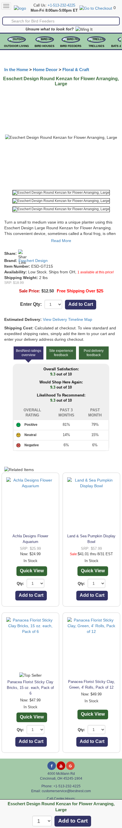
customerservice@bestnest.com (66, 791)
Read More (61, 240)
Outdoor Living (16, 46)
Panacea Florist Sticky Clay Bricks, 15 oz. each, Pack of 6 (30, 687)
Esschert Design (33, 260)
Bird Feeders (70, 46)
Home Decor (45, 69)
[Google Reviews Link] (70, 765)
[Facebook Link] (51, 765)
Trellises (96, 46)
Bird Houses (44, 46)
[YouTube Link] (61, 765)
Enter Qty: (31, 304)
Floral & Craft (75, 69)
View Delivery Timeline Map (67, 319)
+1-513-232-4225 (61, 5)
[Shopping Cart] (95, 7)
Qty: (20, 583)
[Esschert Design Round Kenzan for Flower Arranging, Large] (61, 192)
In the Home (16, 69)
